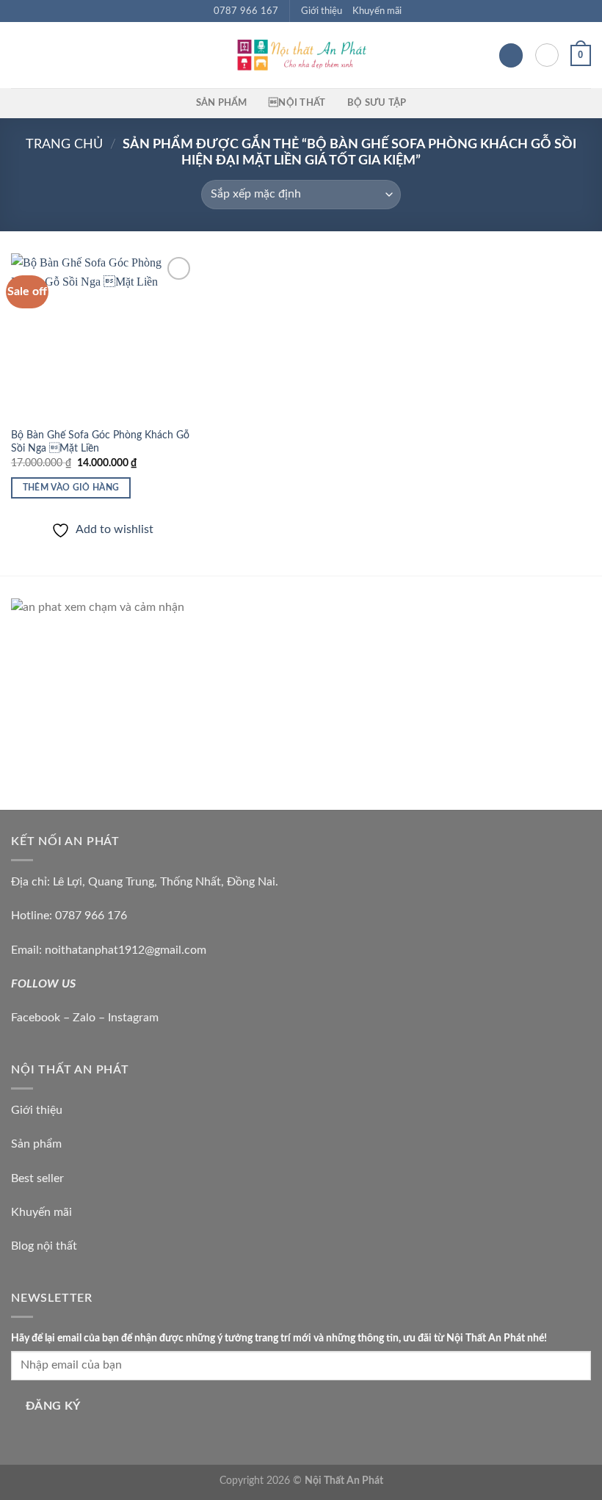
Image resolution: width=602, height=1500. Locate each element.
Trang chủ (64, 144)
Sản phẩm (36, 1144)
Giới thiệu (321, 11)
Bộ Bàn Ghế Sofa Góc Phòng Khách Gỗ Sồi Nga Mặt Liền (100, 442)
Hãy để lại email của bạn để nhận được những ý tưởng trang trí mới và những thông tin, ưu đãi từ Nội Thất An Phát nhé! (279, 1338)
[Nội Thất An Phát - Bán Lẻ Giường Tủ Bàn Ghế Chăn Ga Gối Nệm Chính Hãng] (301, 55)
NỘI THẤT (297, 102)
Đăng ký (53, 1406)
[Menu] (20, 55)
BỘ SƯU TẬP (377, 102)
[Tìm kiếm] (547, 55)
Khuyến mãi (377, 11)
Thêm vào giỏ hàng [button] (71, 488)
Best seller (37, 1178)
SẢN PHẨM (221, 102)
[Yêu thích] (511, 55)
